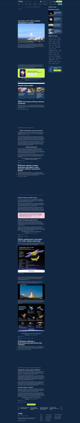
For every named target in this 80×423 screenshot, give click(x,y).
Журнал (41, 417)
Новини (23, 81)
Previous (18, 408)
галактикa (50, 54)
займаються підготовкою (25, 105)
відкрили (36, 346)
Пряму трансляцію (20, 244)
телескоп (54, 61)
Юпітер (56, 50)
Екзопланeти (54, 43)
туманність (59, 61)
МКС (52, 45)
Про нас (41, 414)
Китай (50, 45)
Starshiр (54, 41)
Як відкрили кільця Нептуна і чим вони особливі (57, 19)
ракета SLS (31, 162)
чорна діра (53, 63)
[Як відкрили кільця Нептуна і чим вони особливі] (50, 19)
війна (57, 52)
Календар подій (48, 420)
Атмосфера (58, 41)
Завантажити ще (31, 404)
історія (57, 63)
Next (61, 408)
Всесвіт (50, 43)
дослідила (32, 172)
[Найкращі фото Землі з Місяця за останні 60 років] (50, 13)
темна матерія (20, 210)
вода (54, 52)
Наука (21, 81)
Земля (59, 43)
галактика (54, 54)
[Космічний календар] (53, 1)
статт (27, 389)
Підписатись (57, 70)
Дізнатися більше (31, 74)
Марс (55, 45)
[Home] (20, 1)
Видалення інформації (49, 417)
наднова (21, 402)
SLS (21, 162)
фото (49, 63)
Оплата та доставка (49, 414)
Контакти (41, 420)
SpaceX (50, 41)
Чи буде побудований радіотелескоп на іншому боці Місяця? (57, 25)
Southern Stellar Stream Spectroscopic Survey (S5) (25, 199)
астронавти (50, 52)
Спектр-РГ (25, 402)
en (36, 1)
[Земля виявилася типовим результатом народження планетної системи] (50, 31)
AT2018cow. (35, 375)
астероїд (60, 50)
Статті (55, 11)
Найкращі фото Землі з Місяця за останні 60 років (57, 13)
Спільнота (59, 1)
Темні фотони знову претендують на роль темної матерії (54, 408)
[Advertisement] (31, 15)
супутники (50, 61)
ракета (27, 162)
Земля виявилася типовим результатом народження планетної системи (57, 31)
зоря (58, 54)
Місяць (24, 162)
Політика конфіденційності (58, 414)
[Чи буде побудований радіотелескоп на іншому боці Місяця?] (50, 25)
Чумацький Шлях (51, 50)
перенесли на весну (24, 134)
